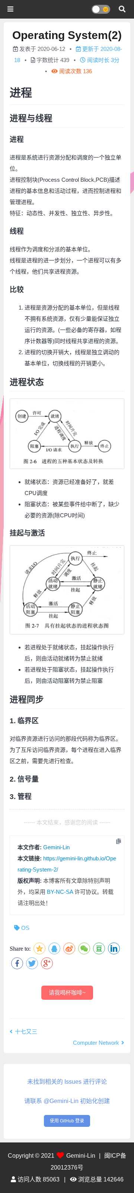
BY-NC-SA (60, 892)
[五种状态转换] (67, 433)
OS (25, 928)
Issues (73, 1082)
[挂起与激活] (67, 589)
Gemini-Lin (56, 847)
